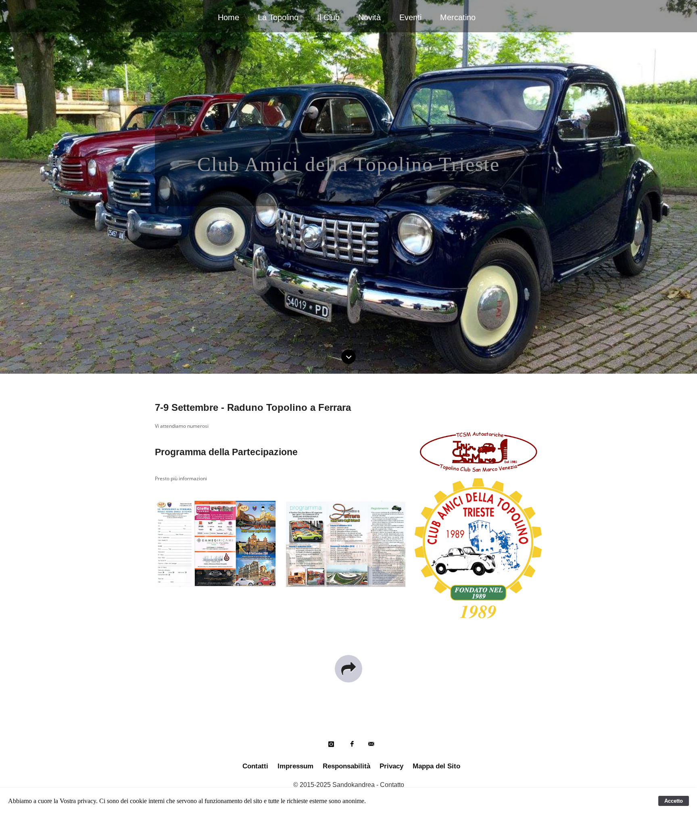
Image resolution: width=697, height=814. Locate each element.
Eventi (410, 17)
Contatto (392, 784)
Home (228, 17)
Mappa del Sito (436, 766)
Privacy (391, 766)
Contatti (255, 766)
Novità (369, 17)
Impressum (295, 766)
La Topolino (278, 17)
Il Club (328, 17)
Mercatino (458, 17)
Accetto (673, 801)
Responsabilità (346, 766)
